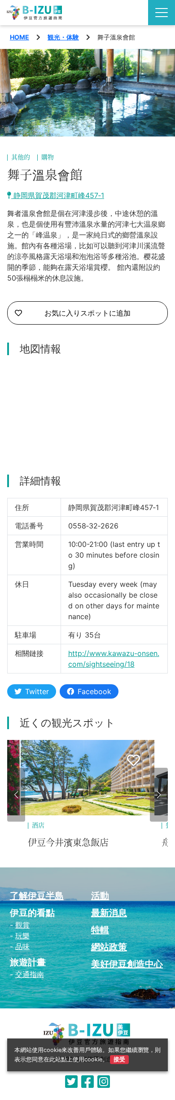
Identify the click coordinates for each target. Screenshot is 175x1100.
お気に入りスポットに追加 (87, 312)
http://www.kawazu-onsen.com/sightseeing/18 (113, 659)
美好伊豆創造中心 (127, 964)
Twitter (37, 691)
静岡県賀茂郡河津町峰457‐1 (57, 195)
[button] (16, 795)
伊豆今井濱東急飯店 (68, 843)
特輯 (100, 929)
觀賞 (22, 924)
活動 (100, 895)
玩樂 (22, 935)
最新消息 (109, 912)
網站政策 (109, 947)
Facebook (94, 691)
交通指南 (29, 974)
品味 (22, 946)
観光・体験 (63, 37)
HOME (19, 37)
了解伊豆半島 (37, 895)
